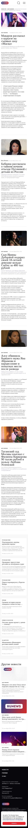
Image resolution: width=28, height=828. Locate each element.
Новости (3, 9)
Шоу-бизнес (10, 9)
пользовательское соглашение (13, 820)
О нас (4, 776)
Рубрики (5, 773)
